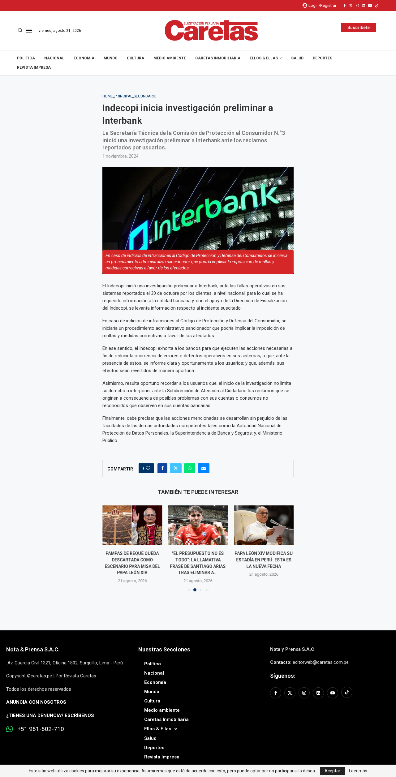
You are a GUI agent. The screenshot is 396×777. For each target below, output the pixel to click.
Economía (84, 58)
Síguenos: (282, 675)
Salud (297, 58)
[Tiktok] (377, 5)
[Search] (20, 30)
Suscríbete (358, 27)
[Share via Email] (203, 468)
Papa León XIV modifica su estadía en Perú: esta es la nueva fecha (264, 560)
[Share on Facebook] (162, 468)
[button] (110, 548)
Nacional (54, 58)
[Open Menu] (29, 30)
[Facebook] (344, 5)
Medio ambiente (169, 58)
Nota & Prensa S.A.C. (33, 649)
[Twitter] (351, 5)
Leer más (358, 771)
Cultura (135, 58)
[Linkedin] (363, 5)
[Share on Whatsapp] (189, 468)
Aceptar (332, 770)
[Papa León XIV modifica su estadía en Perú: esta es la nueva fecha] (264, 525)
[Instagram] (357, 5)
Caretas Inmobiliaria (217, 58)
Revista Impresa (34, 67)
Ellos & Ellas (264, 58)
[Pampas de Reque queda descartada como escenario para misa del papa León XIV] (132, 525)
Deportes (322, 58)
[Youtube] (370, 5)
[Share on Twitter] (176, 468)
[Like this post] (148, 468)
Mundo (111, 58)
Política (26, 58)
